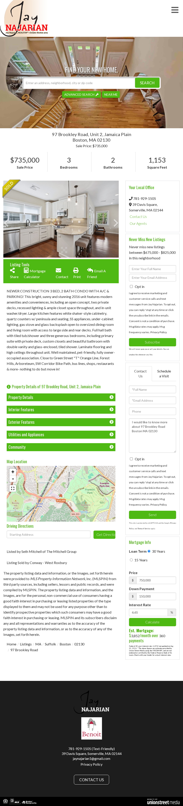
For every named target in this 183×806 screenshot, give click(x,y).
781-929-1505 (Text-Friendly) (91, 748)
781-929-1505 (144, 198)
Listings (26, 644)
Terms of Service (144, 528)
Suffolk (50, 644)
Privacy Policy (158, 332)
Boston (65, 644)
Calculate (152, 622)
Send (152, 515)
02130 (79, 644)
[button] (147, 83)
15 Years (141, 560)
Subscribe (152, 342)
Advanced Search (79, 94)
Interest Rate (140, 605)
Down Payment (141, 589)
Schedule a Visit (164, 373)
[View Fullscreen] (12, 488)
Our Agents (138, 223)
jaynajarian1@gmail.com (91, 758)
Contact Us (138, 216)
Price (133, 572)
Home (11, 644)
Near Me (111, 94)
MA (38, 644)
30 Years (158, 551)
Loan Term (138, 551)
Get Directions (105, 534)
